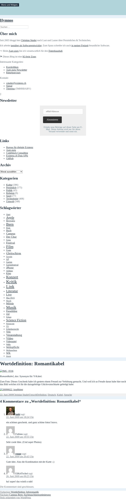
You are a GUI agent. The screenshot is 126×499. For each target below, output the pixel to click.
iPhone (10, 267)
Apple (10, 217)
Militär (10, 303)
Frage (8, 250)
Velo (8, 331)
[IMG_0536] (6, 371)
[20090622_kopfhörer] (11, 389)
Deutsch (52, 394)
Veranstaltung (14, 335)
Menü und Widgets (9, 5)
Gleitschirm (13, 253)
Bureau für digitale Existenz (19, 147)
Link (10, 286)
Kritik (11, 281)
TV (7, 326)
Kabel (60, 394)
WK (8, 353)
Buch (8, 230)
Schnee (8, 317)
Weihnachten (11, 350)
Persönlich (11, 187)
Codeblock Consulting (17, 153)
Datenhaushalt (55, 51)
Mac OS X (10, 298)
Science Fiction (16, 320)
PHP (8, 314)
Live (9, 294)
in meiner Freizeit (79, 45)
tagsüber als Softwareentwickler (26, 45)
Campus (10, 233)
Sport (8, 196)
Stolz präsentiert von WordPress (15, 497)
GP (7, 259)
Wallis (8, 344)
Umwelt (10, 201)
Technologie (12, 198)
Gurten (9, 262)
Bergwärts (10, 221)
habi (17, 414)
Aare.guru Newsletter (16, 70)
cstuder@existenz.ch (16, 83)
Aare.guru (14, 51)
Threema (10, 88)
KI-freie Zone (29, 56)
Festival (10, 242)
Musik (11, 307)
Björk (8, 228)
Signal (9, 86)
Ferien (8, 240)
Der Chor (11, 236)
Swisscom (10, 324)
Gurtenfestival (12, 265)
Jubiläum (9, 271)
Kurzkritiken (12, 67)
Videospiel (11, 341)
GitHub (10, 158)
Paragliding (11, 311)
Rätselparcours (13, 72)
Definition (42, 394)
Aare (8, 214)
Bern (10, 224)
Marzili (8, 301)
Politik (9, 190)
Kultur (9, 184)
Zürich (8, 356)
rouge (18, 453)
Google (9, 257)
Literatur (12, 291)
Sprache (68, 394)
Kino (8, 273)
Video (9, 338)
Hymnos (6, 20)
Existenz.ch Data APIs (17, 155)
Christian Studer (29, 40)
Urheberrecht (12, 329)
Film (9, 246)
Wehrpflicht (12, 347)
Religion (10, 193)
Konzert (12, 277)
